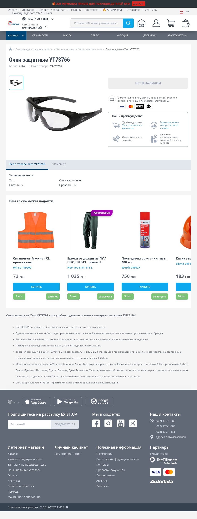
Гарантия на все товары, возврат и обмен (169, 125)
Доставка (28, 10)
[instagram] (108, 423)
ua (187, 11)
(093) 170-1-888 (165, 431)
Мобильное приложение (24, 497)
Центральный (32, 26)
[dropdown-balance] (185, 23)
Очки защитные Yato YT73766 (122, 49)
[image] (36, 230)
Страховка (133, 10)
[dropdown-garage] (141, 23)
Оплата (13, 10)
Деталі (138, 4)
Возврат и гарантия (52, 10)
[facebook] (96, 423)
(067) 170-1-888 (165, 421)
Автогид (101, 481)
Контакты (91, 10)
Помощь (75, 10)
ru (181, 11)
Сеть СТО (151, 10)
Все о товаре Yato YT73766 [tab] (27, 164)
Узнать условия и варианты (132, 126)
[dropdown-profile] (156, 23)
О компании (104, 454)
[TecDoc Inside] (169, 460)
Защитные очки (65, 49)
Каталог (13, 454)
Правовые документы (110, 470)
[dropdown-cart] (171, 23)
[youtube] (120, 423)
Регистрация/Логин (68, 454)
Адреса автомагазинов (171, 437)
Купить (36, 287)
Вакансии (102, 486)
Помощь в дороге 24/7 (27, 13)
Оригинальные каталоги (24, 470)
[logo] (15, 23)
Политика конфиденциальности (117, 459)
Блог (49, 13)
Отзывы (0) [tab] (59, 164)
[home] (10, 49)
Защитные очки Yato (90, 49)
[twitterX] (133, 423)
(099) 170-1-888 (165, 426)
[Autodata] (169, 482)
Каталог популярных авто (25, 459)
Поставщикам (105, 475)
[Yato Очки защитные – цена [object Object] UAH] (16, 83)
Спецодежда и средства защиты (34, 49)
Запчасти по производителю (27, 464)
